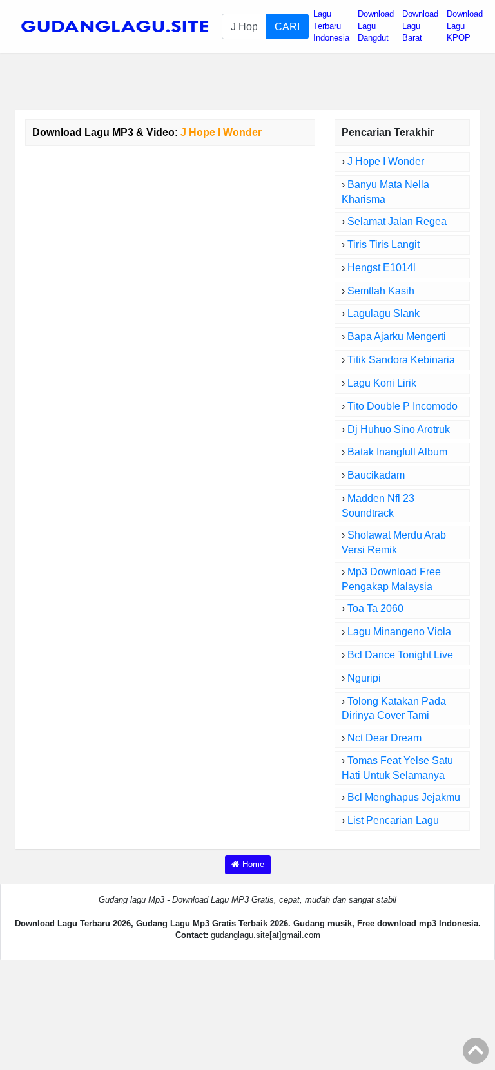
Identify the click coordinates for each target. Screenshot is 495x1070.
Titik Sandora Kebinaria (401, 359)
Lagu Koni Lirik (381, 382)
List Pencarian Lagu (393, 820)
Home (253, 864)
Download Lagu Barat (420, 26)
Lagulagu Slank (383, 313)
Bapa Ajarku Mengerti (396, 336)
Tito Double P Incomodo (402, 406)
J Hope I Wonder (385, 161)
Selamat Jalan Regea (397, 221)
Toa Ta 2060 (375, 608)
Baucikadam (376, 475)
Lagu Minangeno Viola (399, 631)
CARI (287, 26)
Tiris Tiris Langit (383, 244)
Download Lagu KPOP (465, 26)
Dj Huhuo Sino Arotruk (398, 429)
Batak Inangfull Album (397, 451)
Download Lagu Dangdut (376, 26)
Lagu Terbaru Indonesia (331, 26)
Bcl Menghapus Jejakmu (403, 797)
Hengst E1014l (381, 267)
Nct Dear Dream (384, 737)
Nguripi (364, 678)
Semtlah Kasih (380, 290)
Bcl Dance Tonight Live (400, 654)
